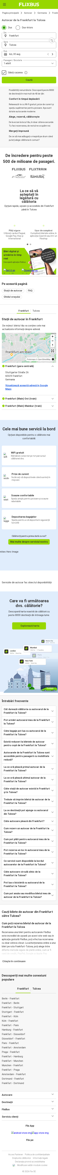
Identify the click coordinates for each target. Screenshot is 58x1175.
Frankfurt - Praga (11, 1069)
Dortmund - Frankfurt (13, 1078)
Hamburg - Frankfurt (12, 1029)
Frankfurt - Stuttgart (13, 1007)
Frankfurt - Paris (10, 1025)
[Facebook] (27, 1147)
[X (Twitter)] (31, 1147)
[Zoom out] (52, 341)
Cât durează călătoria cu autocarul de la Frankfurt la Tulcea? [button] (26, 711)
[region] (29, 348)
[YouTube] (29, 1147)
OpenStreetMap (44, 359)
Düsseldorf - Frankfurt (13, 1038)
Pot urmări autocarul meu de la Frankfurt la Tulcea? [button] (27, 722)
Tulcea (36, 310)
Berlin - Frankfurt (10, 998)
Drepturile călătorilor (21, 1158)
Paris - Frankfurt (10, 1043)
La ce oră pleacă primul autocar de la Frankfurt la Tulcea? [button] (24, 769)
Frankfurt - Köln (10, 1016)
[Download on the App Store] (40, 1133)
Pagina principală (10, 13)
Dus (10, 27)
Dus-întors (27, 27)
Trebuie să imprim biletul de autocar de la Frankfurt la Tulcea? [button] (27, 801)
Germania (42, 13)
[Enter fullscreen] (52, 351)
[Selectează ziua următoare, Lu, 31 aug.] (52, 54)
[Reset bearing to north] (52, 345)
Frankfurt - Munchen (12, 1061)
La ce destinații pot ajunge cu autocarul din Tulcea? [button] (26, 812)
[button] (29, 36)
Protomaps (31, 359)
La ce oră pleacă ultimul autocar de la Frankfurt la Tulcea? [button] (25, 779)
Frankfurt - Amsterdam (14, 1047)
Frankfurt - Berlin (10, 1003)
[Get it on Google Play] (21, 1133)
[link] (29, 641)
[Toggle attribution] (53, 359)
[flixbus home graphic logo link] (29, 4)
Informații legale (40, 1158)
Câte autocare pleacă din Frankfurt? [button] (24, 821)
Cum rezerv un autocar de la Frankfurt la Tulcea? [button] (26, 830)
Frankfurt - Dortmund (13, 1083)
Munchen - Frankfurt (12, 1065)
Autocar (28, 13)
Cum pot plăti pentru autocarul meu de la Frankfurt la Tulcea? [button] (26, 841)
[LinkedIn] (30, 1147)
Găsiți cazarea (15, 72)
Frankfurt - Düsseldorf (13, 1034)
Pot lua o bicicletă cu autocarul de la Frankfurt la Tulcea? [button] (24, 884)
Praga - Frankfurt (11, 1052)
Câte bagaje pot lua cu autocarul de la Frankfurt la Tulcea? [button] (25, 732)
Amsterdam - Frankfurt (14, 1074)
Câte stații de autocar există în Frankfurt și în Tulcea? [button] (27, 790)
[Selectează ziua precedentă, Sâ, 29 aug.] (48, 54)
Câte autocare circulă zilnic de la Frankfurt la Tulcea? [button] (22, 873)
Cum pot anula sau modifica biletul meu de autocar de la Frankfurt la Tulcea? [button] (27, 895)
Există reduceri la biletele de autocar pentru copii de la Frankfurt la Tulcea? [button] (25, 743)
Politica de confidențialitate (37, 1154)
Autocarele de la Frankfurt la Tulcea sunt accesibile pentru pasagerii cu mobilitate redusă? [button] (27, 756)
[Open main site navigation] (4, 4)
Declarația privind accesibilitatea (30, 1161)
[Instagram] (28, 1147)
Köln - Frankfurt (10, 1020)
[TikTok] (32, 1147)
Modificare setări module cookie (32, 1165)
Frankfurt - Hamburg (12, 1056)
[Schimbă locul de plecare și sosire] (51, 40)
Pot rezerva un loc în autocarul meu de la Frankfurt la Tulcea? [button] (27, 852)
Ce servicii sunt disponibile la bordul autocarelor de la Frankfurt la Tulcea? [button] (25, 863)
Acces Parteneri (15, 1154)
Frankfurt (23, 310)
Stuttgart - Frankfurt (13, 1012)
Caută (29, 80)
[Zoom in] (52, 336)
